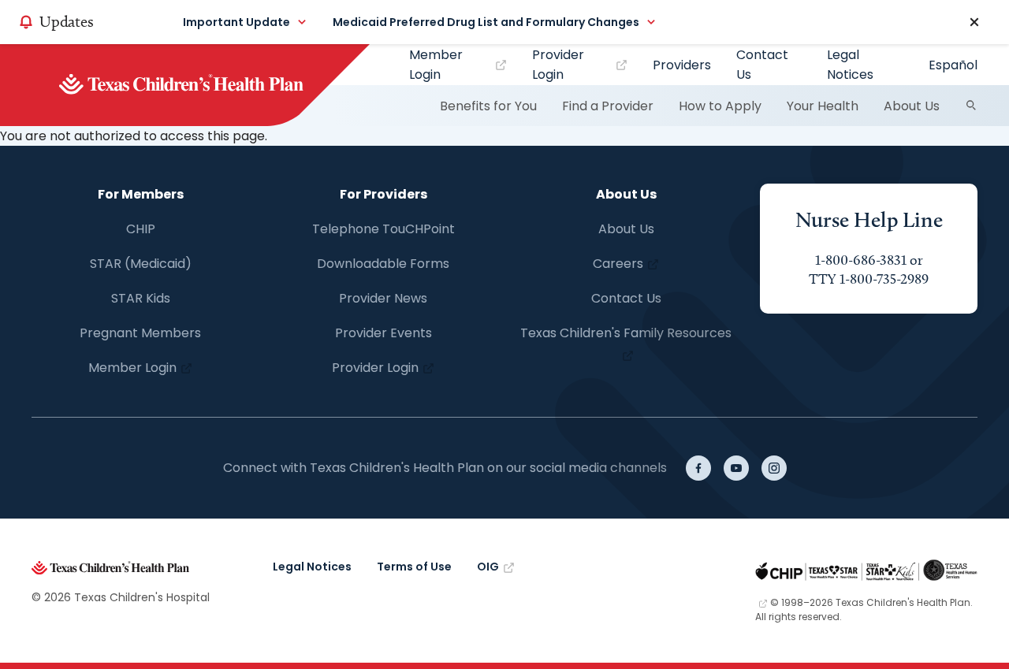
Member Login (436, 65)
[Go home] (208, 85)
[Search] (971, 105)
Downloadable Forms (383, 264)
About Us (912, 106)
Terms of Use (414, 566)
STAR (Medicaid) (141, 264)
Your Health (822, 106)
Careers (618, 264)
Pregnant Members (140, 333)
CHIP (140, 229)
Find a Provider (607, 106)
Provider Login (558, 65)
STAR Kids (140, 298)
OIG (488, 566)
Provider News (383, 298)
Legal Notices (850, 65)
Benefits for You (488, 106)
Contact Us (762, 65)
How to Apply (720, 106)
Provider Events (383, 333)
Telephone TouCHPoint (383, 229)
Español (953, 65)
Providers (682, 65)
